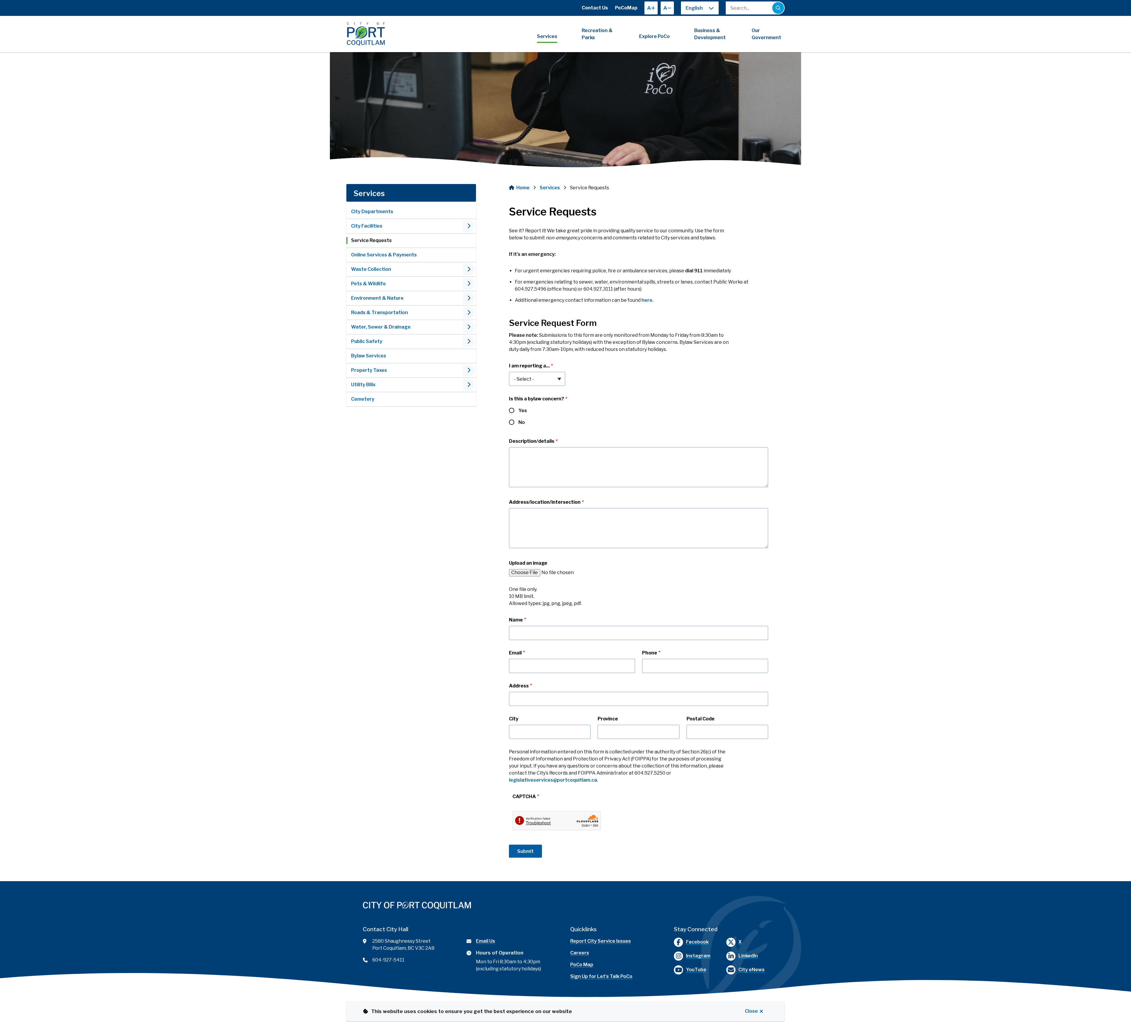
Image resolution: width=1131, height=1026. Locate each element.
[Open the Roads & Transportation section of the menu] (469, 313)
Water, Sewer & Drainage (381, 327)
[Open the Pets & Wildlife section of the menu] (469, 284)
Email (515, 653)
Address (519, 686)
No (521, 422)
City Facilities (366, 226)
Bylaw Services (368, 356)
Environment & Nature (377, 298)
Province (608, 719)
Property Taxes (369, 370)
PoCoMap (626, 8)
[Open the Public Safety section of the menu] (469, 341)
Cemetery (362, 399)
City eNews (751, 969)
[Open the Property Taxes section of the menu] (469, 370)
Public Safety (366, 341)
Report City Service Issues (600, 941)
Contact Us (595, 8)
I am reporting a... (529, 366)
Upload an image (528, 563)
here (646, 300)
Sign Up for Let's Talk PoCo (601, 976)
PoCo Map (581, 964)
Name (516, 620)
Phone (649, 653)
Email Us (485, 941)
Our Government (766, 34)
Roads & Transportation (379, 312)
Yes (522, 410)
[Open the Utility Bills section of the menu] (469, 385)
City (513, 719)
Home (523, 187)
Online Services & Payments (384, 255)
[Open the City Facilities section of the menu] (469, 226)
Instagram (698, 956)
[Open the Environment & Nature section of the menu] (469, 298)
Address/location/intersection (545, 502)
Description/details (531, 441)
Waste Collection (371, 269)
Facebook (697, 942)
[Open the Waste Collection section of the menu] (469, 269)
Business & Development (710, 34)
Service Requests (371, 240)
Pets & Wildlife (368, 283)
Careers (579, 953)
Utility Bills (363, 384)
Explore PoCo (654, 36)
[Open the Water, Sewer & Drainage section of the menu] (469, 327)
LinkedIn (748, 956)
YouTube (696, 969)
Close (751, 1011)
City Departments (372, 211)
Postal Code (701, 719)
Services (547, 36)
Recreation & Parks (597, 34)
